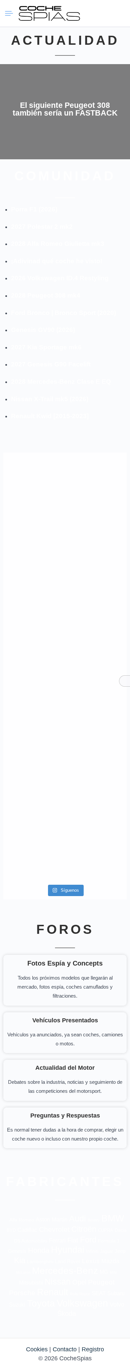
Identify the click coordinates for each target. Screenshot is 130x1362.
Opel (79, 1282)
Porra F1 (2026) (34, 209)
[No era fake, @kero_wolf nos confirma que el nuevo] (97, 707)
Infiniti (92, 1251)
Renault (52, 1292)
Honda (38, 1250)
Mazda (110, 1260)
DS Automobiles (30, 1240)
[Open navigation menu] (11, 13)
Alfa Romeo (21, 1219)
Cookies (37, 1349)
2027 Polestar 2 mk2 (42, 226)
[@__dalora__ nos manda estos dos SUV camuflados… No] (33, 484)
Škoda (66, 1313)
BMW (112, 1218)
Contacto (65, 1349)
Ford (88, 1239)
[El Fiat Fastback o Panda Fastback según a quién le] (33, 730)
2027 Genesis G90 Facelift (51, 364)
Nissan (58, 1281)
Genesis (17, 1251)
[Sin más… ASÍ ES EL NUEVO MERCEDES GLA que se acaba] (97, 484)
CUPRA (105, 1230)
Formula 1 (109, 1240)
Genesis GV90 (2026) (43, 329)
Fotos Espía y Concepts (65, 963)
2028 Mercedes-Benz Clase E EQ (61, 381)
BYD (11, 1230)
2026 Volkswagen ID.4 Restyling (60, 278)
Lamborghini (40, 1261)
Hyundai (67, 1250)
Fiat (72, 1240)
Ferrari (57, 1240)
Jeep (120, 1251)
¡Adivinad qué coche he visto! (56, 261)
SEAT (99, 1293)
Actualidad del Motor (65, 1067)
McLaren (23, 1272)
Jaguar (106, 1251)
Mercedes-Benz (65, 1270)
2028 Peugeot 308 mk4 (45, 295)
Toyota (41, 1303)
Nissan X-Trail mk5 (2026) (49, 398)
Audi (77, 1218)
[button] (95, 13)
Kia (19, 1260)
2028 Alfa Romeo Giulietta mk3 (57, 243)
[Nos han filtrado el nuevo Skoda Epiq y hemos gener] (33, 829)
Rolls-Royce (80, 1294)
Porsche (22, 1293)
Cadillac (27, 1230)
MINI (113, 1272)
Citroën (83, 1229)
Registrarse (119, 13)
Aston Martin (51, 1219)
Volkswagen (82, 1303)
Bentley (94, 1220)
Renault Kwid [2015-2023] (50, 415)
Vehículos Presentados (65, 1020)
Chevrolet (54, 1229)
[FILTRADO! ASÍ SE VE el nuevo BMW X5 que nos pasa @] (97, 541)
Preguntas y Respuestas (65, 1115)
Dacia (121, 1230)
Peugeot (101, 1282)
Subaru (116, 1293)
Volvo (117, 1304)
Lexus (91, 1260)
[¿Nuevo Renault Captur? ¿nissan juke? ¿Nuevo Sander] (97, 631)
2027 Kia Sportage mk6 (46, 347)
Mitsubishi (31, 1283)
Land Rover (67, 1261)
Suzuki (17, 1305)
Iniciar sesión (107, 13)
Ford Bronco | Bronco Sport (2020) (63, 312)
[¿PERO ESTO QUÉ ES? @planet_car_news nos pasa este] (33, 546)
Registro (93, 1349)
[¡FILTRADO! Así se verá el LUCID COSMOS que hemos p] (33, 622)
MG (104, 1272)
